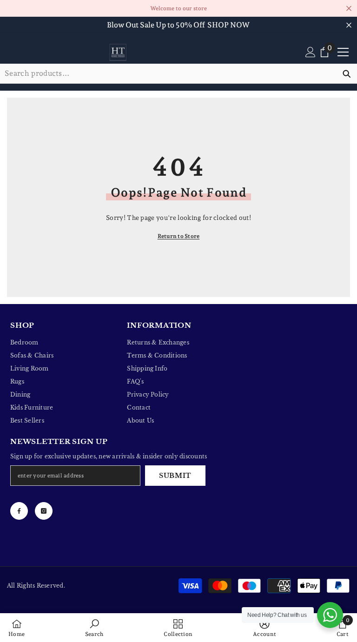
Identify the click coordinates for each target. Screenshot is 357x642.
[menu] (343, 52)
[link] (94, 627)
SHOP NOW (228, 24)
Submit (175, 475)
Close (348, 8)
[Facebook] (19, 511)
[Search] (178, 74)
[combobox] (168, 73)
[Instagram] (44, 511)
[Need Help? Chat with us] (330, 615)
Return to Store (179, 236)
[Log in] (310, 52)
